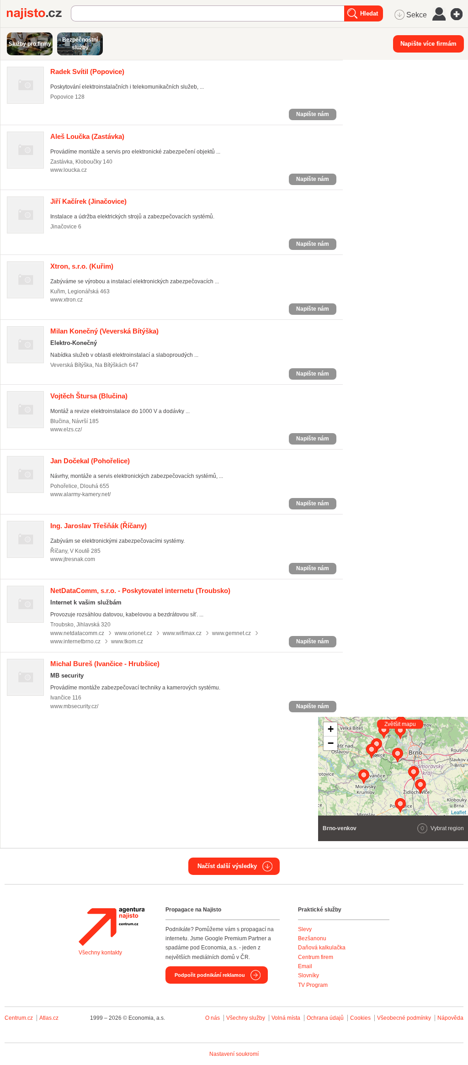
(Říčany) (98, 526)
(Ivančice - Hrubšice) (105, 664)
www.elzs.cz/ (66, 429)
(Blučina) (89, 396)
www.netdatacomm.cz (77, 633)
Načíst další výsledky (227, 866)
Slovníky (308, 975)
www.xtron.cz (66, 300)
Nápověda (450, 1018)
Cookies (360, 1018)
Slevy (305, 929)
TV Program (313, 985)
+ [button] (331, 729)
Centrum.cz (19, 1018)
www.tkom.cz (127, 641)
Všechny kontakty (100, 952)
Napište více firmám (428, 43)
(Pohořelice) (90, 461)
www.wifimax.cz (182, 633)
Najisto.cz (39, 14)
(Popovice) (87, 71)
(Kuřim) (81, 266)
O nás (212, 1018)
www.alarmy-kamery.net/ (80, 494)
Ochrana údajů (325, 1018)
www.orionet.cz (133, 633)
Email (305, 966)
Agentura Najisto (111, 926)
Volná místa (285, 1018)
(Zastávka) (87, 136)
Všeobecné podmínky (404, 1018)
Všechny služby (246, 1018)
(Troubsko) (140, 590)
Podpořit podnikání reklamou (210, 975)
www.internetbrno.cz (75, 641)
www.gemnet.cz (231, 633)
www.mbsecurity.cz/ (74, 706)
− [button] (331, 743)
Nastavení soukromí (234, 1054)
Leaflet (458, 812)
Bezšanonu (312, 938)
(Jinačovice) (88, 201)
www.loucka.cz (68, 170)
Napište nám (312, 114)
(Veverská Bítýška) (104, 331)
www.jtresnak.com (72, 559)
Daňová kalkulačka (322, 947)
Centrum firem (315, 957)
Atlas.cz (48, 1018)
